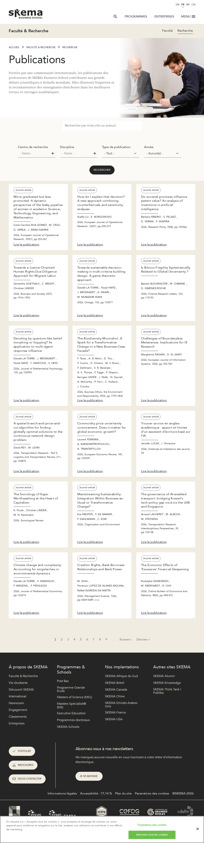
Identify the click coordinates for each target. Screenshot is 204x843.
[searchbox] (35, 153)
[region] (102, 829)
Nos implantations (122, 667)
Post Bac (63, 681)
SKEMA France (115, 712)
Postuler (24, 751)
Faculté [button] (167, 30)
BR (187, 4)
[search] (115, 16)
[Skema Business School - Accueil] (26, 15)
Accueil (14, 47)
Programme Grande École (71, 689)
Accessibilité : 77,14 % (96, 793)
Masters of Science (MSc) (74, 697)
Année (148, 147)
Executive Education (71, 713)
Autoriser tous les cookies (152, 834)
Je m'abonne (89, 776)
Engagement (18, 710)
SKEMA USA (114, 719)
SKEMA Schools (68, 727)
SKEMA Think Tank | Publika (167, 691)
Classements (18, 716)
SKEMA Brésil (114, 683)
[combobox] (36, 153)
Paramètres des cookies (151, 824)
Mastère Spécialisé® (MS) (71, 705)
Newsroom (16, 703)
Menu (185, 16)
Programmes (136, 16)
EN (177, 4)
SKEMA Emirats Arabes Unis (121, 705)
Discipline (67, 147)
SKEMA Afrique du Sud (121, 676)
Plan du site (123, 793)
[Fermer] (197, 828)
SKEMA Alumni (164, 676)
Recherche (69, 47)
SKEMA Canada (116, 689)
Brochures (25, 765)
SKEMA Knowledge (167, 683)
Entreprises (164, 16)
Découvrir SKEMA (21, 689)
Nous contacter (29, 779)
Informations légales (62, 793)
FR (182, 4)
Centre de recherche (33, 147)
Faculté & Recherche (41, 47)
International (17, 696)
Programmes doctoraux (73, 720)
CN (193, 4)
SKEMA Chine (115, 696)
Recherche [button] (185, 30)
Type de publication (116, 147)
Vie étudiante (18, 683)
